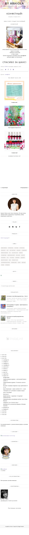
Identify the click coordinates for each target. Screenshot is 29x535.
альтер (23, 255)
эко (10, 260)
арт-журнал (12, 250)
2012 (3, 414)
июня (4, 370)
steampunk (3, 255)
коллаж (16, 247)
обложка (3, 257)
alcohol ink (15, 252)
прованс (7, 264)
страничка (10, 247)
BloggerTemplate (21, 526)
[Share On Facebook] (8, 69)
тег (10, 252)
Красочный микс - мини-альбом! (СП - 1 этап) (14, 389)
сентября (5, 365)
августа (5, 367)
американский (11, 255)
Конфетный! (6, 377)
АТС (7, 257)
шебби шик (14, 262)
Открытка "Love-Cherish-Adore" (11, 402)
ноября (5, 361)
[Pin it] (13, 69)
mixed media (4, 247)
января (5, 409)
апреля (5, 374)
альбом (18, 250)
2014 (3, 411)
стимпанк (24, 250)
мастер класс (4, 260)
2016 (3, 356)
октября (5, 363)
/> (8, 499)
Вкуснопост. (6, 394)
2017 (3, 354)
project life (15, 260)
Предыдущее (24, 187)
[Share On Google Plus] (11, 69)
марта (4, 375)
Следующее (5, 187)
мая (4, 372)
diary (19, 262)
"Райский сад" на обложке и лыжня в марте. (14, 390)
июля (4, 368)
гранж (2, 264)
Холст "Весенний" (7, 392)
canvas (20, 252)
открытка (22, 247)
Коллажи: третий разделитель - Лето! (17, 296)
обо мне (18, 255)
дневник (17, 257)
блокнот (3, 250)
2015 (3, 358)
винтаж (23, 262)
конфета (7, 74)
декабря (5, 360)
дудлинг (23, 257)
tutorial (12, 257)
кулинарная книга (5, 262)
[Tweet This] (6, 69)
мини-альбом (4, 252)
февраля (5, 407)
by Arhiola (14, 3)
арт (7, 250)
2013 (3, 412)
